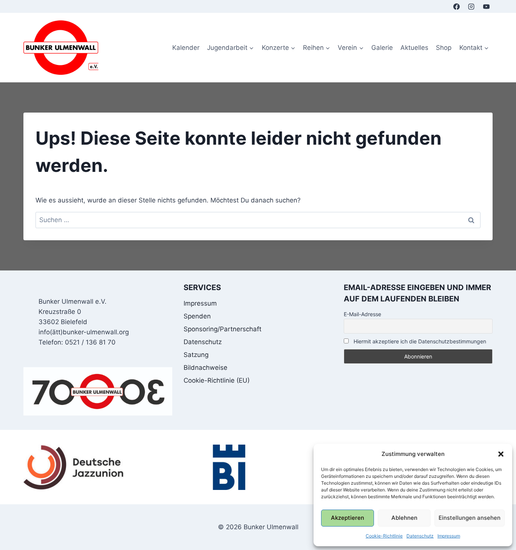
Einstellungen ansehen (470, 517)
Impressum (448, 536)
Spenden (197, 316)
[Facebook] (456, 6)
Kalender (185, 47)
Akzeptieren (347, 517)
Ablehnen (404, 517)
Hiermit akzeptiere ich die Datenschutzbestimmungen (419, 341)
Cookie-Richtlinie (384, 536)
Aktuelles (414, 47)
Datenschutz (420, 536)
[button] (501, 454)
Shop (443, 47)
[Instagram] (471, 6)
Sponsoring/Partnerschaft (222, 329)
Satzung (196, 354)
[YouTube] (486, 6)
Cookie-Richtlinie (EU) (217, 380)
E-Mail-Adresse (362, 314)
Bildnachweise (205, 367)
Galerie (382, 47)
